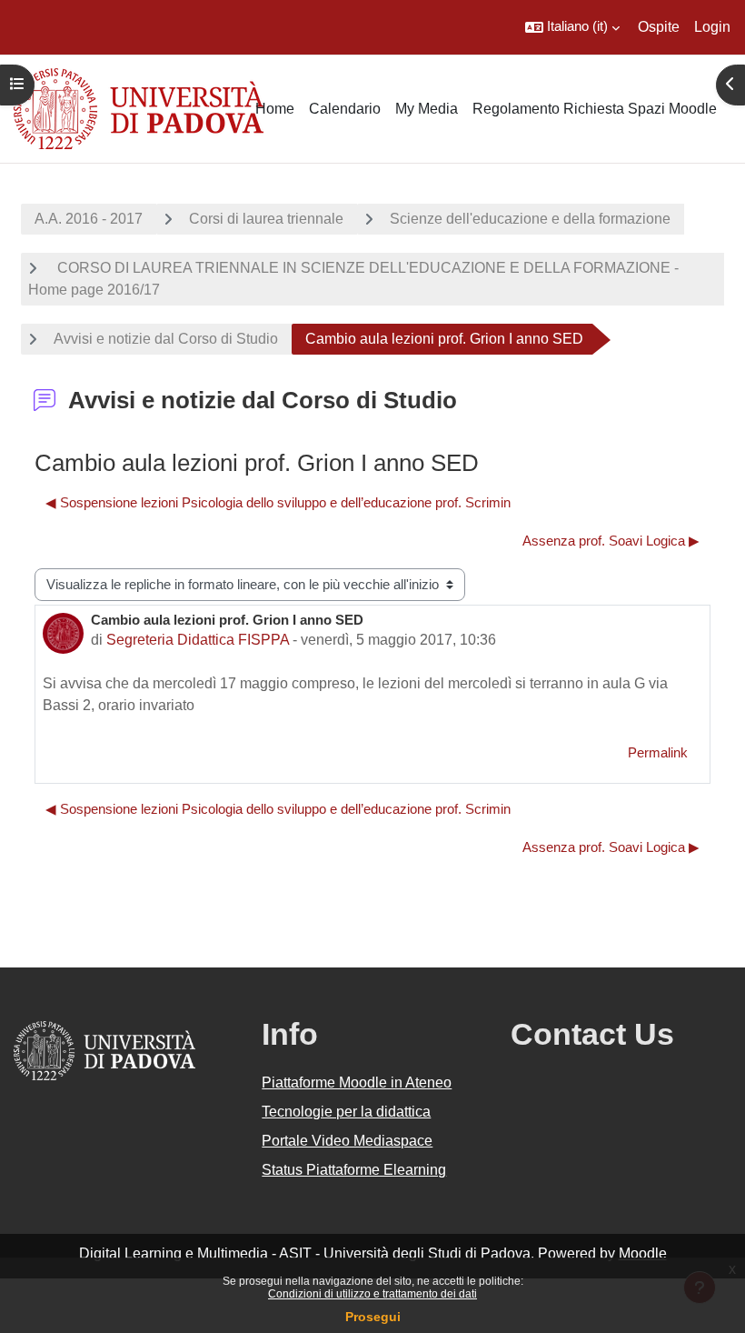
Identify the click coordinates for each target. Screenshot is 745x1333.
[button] (572, 27)
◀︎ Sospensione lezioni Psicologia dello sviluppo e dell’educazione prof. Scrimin (278, 503)
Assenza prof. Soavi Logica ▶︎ (611, 541)
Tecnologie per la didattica (346, 1111)
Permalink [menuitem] (658, 753)
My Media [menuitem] (426, 108)
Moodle (643, 1253)
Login (712, 27)
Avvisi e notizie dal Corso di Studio (166, 338)
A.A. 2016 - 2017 (89, 218)
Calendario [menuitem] (345, 108)
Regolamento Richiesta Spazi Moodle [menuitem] (594, 108)
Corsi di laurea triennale (266, 218)
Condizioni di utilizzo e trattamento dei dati (372, 1294)
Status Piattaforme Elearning (354, 1170)
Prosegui (373, 1316)
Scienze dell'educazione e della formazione (530, 218)
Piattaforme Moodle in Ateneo (357, 1082)
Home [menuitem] (274, 108)
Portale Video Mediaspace (347, 1140)
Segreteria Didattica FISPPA (197, 639)
